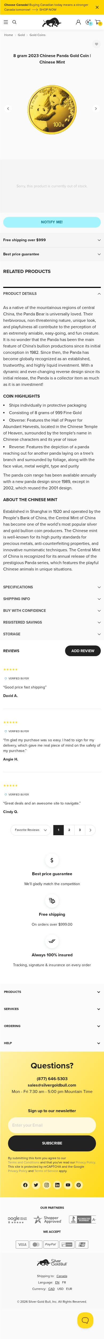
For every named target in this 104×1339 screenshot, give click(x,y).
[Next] (96, 108)
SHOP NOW (48, 10)
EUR (69, 1289)
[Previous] (8, 108)
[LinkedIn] (57, 1185)
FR (64, 1283)
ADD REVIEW (82, 651)
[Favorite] (96, 44)
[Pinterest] (78, 1185)
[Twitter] (36, 1185)
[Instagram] (46, 1185)
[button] (52, 240)
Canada (62, 1276)
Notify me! (52, 222)
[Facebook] (25, 1185)
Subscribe (52, 1143)
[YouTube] (68, 1185)
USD (60, 1289)
